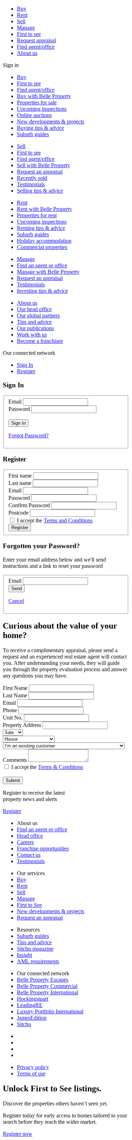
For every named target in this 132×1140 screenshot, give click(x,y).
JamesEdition (31, 1018)
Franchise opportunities (43, 848)
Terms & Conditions (60, 767)
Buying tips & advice (40, 128)
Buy (21, 9)
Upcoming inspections (42, 109)
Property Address (22, 725)
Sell (21, 21)
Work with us (32, 335)
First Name (15, 688)
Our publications (35, 328)
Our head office (34, 309)
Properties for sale (37, 102)
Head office (30, 836)
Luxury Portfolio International (50, 1011)
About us (27, 53)
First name (20, 476)
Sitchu (24, 1024)
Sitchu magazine (35, 949)
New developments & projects (50, 122)
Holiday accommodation (44, 241)
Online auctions (34, 115)
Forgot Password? (28, 435)
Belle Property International (47, 992)
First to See (29, 905)
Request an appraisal (40, 172)
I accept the (55, 520)
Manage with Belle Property (48, 272)
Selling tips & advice (40, 191)
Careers (25, 842)
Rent (22, 15)
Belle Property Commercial (47, 986)
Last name (19, 483)
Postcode (18, 513)
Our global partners (38, 316)
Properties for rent (37, 215)
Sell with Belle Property (43, 165)
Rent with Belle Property (44, 209)
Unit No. (13, 718)
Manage (26, 28)
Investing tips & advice (42, 291)
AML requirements (38, 961)
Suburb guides (33, 134)
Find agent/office (36, 47)
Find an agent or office (42, 265)
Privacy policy (33, 1067)
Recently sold (32, 178)
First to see (29, 34)
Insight (24, 955)
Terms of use (31, 1074)
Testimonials (31, 184)
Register (12, 811)
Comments (15, 760)
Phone (10, 710)
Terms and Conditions (68, 520)
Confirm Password (29, 505)
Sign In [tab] (25, 365)
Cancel (16, 601)
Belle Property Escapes (42, 980)
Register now (17, 1134)
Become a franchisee (40, 341)
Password (19, 409)
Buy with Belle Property (44, 96)
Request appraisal (36, 40)
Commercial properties (42, 247)
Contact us (28, 855)
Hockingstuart (32, 999)
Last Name (15, 695)
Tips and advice (34, 322)
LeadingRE (30, 1005)
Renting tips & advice (41, 228)
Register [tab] (26, 371)
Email (14, 402)
